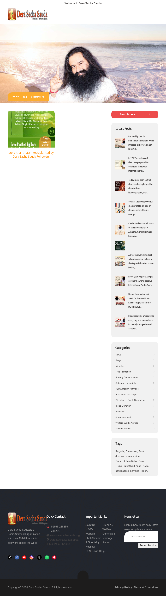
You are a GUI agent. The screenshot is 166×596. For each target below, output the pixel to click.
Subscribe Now (148, 545)
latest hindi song (133, 466)
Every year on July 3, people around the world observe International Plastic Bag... (140, 281)
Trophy (144, 470)
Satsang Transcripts (125, 383)
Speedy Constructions (126, 377)
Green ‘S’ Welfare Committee (108, 529)
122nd (119, 466)
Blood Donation (123, 405)
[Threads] (39, 557)
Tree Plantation (123, 371)
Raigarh (119, 451)
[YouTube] (24, 557)
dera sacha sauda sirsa (128, 456)
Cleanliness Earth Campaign (130, 400)
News (118, 354)
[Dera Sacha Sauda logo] (28, 518)
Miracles (119, 366)
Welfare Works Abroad (126, 423)
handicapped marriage (127, 470)
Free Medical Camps (126, 394)
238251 (55, 531)
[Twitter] (10, 557)
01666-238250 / (60, 526)
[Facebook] (17, 557)
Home (15, 96)
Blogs (118, 360)
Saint (142, 451)
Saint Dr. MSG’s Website (90, 529)
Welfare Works (122, 428)
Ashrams (119, 411)
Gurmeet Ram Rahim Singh (130, 461)
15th (145, 466)
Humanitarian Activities (127, 388)
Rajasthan (131, 451)
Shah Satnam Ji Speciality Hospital (93, 542)
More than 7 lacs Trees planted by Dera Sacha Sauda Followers (31, 154)
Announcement (123, 417)
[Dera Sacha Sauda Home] (28, 14)
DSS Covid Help (95, 551)
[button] (156, 14)
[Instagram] (32, 557)
